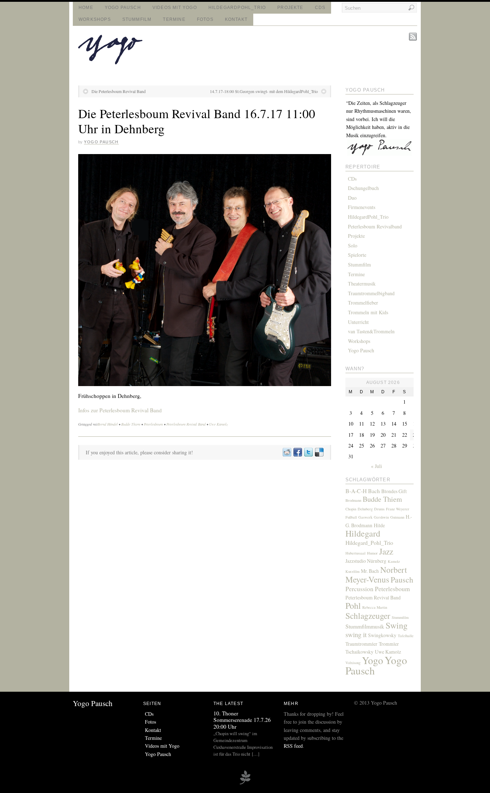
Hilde (379, 525)
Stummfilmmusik (364, 626)
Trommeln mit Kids (368, 312)
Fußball (351, 517)
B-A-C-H (356, 491)
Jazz (386, 551)
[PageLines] (245, 783)
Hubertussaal (355, 553)
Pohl (353, 605)
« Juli (376, 466)
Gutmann (397, 517)
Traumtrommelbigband (371, 293)
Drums (379, 508)
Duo (352, 197)
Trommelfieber (363, 302)
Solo (352, 245)
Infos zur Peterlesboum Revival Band (120, 410)
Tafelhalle (406, 635)
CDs (320, 7)
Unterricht (358, 322)
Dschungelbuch (363, 188)
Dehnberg (365, 508)
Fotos (205, 19)
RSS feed (293, 745)
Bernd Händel (108, 424)
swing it (356, 634)
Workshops (95, 19)
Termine (174, 19)
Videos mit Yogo (174, 7)
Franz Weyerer (397, 508)
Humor (372, 553)
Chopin (350, 508)
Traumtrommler (361, 643)
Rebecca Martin (374, 607)
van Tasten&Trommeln (371, 331)
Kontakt (236, 19)
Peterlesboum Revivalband (375, 226)
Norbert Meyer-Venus (376, 574)
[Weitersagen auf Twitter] (308, 452)
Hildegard (362, 533)
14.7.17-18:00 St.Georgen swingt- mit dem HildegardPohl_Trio (264, 91)
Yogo (372, 660)
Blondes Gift (394, 491)
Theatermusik (362, 283)
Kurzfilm (352, 571)
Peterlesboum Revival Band (186, 424)
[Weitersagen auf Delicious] (319, 452)
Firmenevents (361, 207)
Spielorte (357, 254)
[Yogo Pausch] (110, 62)
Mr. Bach (370, 570)
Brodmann (353, 500)
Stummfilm (137, 19)
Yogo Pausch (123, 7)
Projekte (290, 7)
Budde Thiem (130, 424)
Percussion (359, 588)
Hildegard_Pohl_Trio (369, 542)
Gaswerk (365, 517)
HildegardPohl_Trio (237, 7)
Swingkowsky (382, 635)
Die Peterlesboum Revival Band (118, 91)
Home (86, 7)
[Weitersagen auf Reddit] (286, 452)
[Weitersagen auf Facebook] (297, 452)
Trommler (389, 643)
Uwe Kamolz (218, 424)
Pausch (402, 579)
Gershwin (381, 517)
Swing (396, 625)
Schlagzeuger (367, 615)
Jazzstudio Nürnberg (365, 560)
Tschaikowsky (359, 651)
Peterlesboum (153, 424)
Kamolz (394, 561)
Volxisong (353, 662)
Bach (374, 491)
